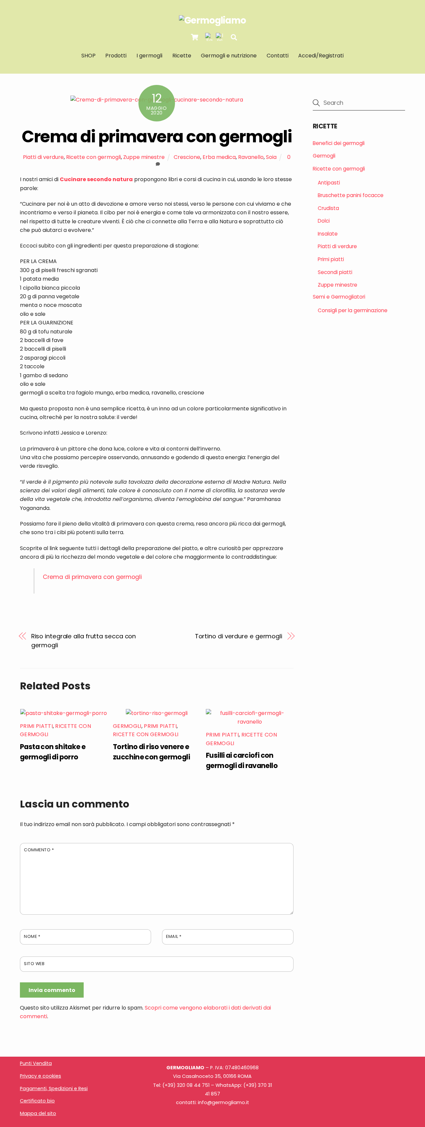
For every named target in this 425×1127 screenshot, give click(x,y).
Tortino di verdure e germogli (238, 636)
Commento (39, 850)
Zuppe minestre (144, 157)
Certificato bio (37, 1100)
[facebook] (209, 37)
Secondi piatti (335, 272)
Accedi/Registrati (321, 55)
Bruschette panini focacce (350, 195)
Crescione (187, 157)
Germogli (127, 726)
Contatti (278, 55)
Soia (271, 157)
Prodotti (116, 55)
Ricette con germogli (93, 157)
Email (174, 936)
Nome (32, 936)
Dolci (324, 220)
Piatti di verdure (43, 157)
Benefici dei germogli (339, 143)
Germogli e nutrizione (229, 55)
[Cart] (194, 37)
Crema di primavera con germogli (157, 136)
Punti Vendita (36, 1063)
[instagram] (220, 37)
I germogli (149, 55)
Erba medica (219, 157)
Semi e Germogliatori (339, 296)
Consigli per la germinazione (352, 310)
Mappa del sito (38, 1113)
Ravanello (251, 157)
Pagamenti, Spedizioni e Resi (54, 1088)
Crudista (328, 208)
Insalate (328, 233)
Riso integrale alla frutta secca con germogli (83, 640)
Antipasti (329, 182)
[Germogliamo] (212, 20)
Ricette (181, 55)
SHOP (88, 55)
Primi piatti (36, 726)
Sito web (34, 963)
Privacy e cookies (40, 1076)
